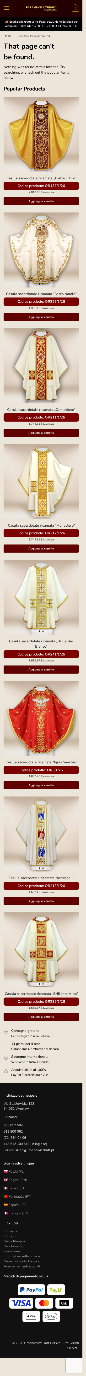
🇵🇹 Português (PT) (17, 1196)
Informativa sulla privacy (22, 1256)
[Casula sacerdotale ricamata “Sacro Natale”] (41, 249)
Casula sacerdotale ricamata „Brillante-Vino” (41, 993)
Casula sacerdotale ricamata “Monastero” (41, 525)
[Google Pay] (51, 1316)
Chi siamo (11, 1231)
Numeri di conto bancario (22, 1261)
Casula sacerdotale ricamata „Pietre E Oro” (41, 178)
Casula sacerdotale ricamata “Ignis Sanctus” (41, 762)
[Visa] (21, 1303)
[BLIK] (64, 1303)
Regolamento (13, 1246)
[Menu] (11, 8)
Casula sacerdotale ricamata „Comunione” (41, 409)
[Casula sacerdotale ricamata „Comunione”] (41, 365)
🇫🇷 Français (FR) (16, 1213)
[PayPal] (31, 1289)
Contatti (10, 1236)
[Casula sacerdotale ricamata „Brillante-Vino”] (41, 949)
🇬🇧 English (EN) (15, 1180)
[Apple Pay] (31, 1316)
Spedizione (12, 1251)
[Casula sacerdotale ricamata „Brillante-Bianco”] (41, 597)
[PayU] (56, 1289)
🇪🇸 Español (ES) (15, 1205)
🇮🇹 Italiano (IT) (15, 1188)
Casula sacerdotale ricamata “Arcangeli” (41, 878)
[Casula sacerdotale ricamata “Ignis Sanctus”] (41, 718)
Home (7, 36)
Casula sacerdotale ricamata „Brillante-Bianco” (41, 644)
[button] (75, 8)
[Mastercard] (44, 1303)
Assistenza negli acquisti (22, 1266)
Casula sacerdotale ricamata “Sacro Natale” (41, 294)
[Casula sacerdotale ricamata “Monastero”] (41, 481)
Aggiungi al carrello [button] (41, 201)
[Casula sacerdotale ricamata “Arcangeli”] (41, 834)
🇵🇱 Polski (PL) (14, 1171)
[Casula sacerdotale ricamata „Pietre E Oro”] (41, 134)
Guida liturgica (14, 1241)
